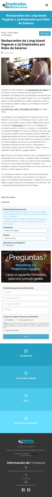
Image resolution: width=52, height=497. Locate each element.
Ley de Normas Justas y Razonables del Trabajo (20, 109)
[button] (47, 5)
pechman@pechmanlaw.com (36, 450)
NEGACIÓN (34, 454)
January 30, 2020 (9, 52)
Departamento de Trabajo (38, 90)
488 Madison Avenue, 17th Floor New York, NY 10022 (26, 471)
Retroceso (45, 33)
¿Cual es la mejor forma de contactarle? (20, 317)
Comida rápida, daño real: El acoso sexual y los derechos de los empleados (25, 215)
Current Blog (6, 35)
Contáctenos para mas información (18, 288)
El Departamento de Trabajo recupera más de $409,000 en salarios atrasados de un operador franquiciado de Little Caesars (25, 221)
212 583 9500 (26, 478)
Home (3, 33)
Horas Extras (13, 33)
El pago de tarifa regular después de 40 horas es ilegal (24, 212)
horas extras (17, 125)
